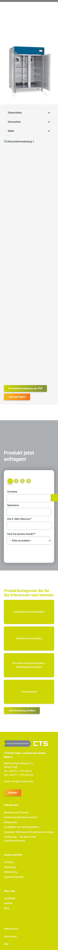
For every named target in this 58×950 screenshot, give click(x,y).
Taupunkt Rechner (14, 876)
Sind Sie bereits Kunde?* (21, 534)
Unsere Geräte (13, 854)
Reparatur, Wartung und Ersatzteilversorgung (29, 832)
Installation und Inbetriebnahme (21, 827)
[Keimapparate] (29, 692)
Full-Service (11, 805)
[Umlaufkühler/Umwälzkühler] (29, 612)
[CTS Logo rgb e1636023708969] (29, 743)
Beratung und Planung (16, 812)
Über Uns (9, 891)
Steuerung (9, 867)
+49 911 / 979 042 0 (20, 771)
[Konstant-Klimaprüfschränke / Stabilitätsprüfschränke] (29, 665)
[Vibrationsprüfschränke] (29, 638)
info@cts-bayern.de (22, 781)
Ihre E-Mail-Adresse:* (19, 518)
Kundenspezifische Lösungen (20, 817)
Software (9, 862)
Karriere (8, 903)
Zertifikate (9, 898)
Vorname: (12, 491)
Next (12, 552)
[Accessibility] (54, 497)
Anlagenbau (10, 822)
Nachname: (13, 505)
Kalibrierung (10, 871)
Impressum (10, 936)
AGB (6, 944)
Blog (6, 908)
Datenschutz (11, 928)
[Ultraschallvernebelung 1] (29, 260)
